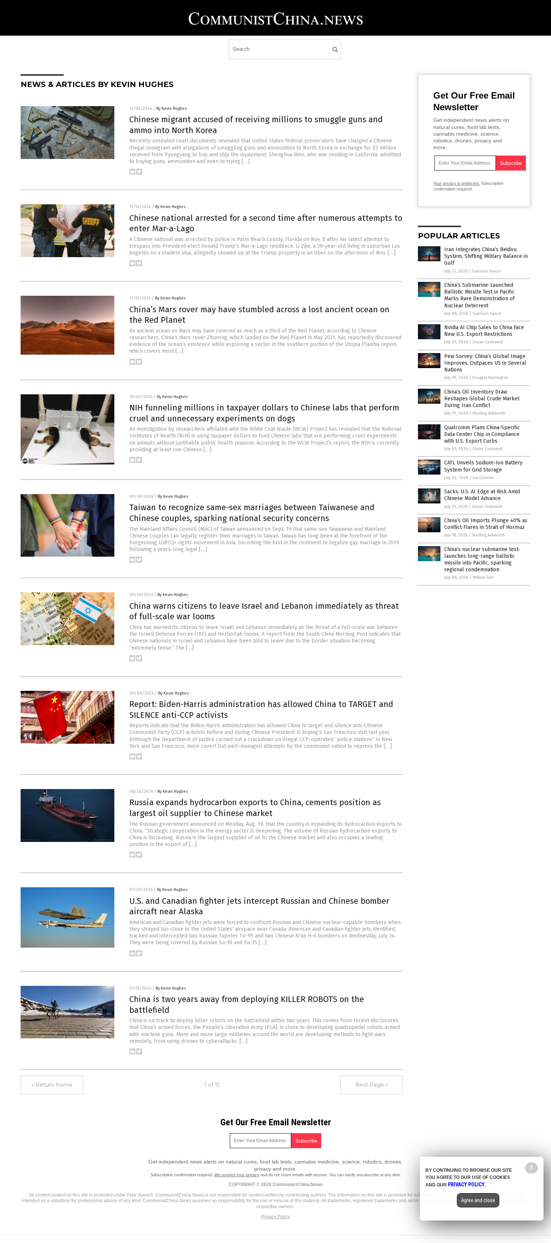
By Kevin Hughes (171, 108)
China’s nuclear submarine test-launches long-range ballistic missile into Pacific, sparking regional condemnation (482, 559)
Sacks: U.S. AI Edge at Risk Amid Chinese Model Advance (482, 495)
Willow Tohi (483, 577)
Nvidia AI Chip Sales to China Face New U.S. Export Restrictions (484, 330)
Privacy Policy (275, 1216)
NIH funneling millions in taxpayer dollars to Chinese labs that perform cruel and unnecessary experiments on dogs (264, 413)
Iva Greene (483, 477)
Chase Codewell (487, 342)
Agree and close (478, 1200)
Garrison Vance (486, 271)
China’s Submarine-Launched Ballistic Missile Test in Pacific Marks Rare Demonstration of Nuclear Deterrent (479, 295)
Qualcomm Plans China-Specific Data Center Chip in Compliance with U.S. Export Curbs (482, 434)
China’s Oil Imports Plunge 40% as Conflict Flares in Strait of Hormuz (485, 523)
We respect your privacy (236, 1175)
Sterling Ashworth (488, 413)
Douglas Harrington (490, 377)
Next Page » (371, 1084)
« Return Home (51, 1084)
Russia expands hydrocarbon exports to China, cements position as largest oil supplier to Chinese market (255, 807)
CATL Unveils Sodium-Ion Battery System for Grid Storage (483, 466)
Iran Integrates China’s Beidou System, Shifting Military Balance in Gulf (486, 256)
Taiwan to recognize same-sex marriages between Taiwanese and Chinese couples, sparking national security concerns (251, 512)
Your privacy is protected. (456, 183)
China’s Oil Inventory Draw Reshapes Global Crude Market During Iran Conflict (482, 399)
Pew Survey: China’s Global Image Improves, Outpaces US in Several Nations (485, 363)
